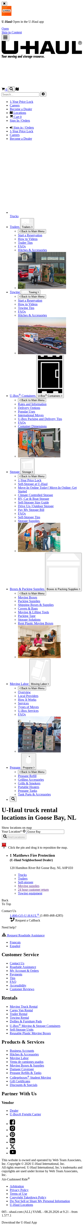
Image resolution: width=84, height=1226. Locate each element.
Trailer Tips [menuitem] (25, 242)
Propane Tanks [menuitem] (27, 790)
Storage (27, 472)
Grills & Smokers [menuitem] (29, 783)
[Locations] (17, 89)
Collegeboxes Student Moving (30, 1077)
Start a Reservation (30, 300)
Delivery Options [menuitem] (29, 408)
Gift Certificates (20, 1081)
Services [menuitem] (23, 703)
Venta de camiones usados (26, 1061)
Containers (49, 395)
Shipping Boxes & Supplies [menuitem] (36, 605)
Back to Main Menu (32, 231)
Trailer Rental (18, 1014)
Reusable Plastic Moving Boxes (30, 1033)
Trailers (26, 227)
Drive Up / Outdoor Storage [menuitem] (36, 506)
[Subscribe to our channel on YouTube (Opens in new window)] (13, 1153)
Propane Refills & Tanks (25, 1073)
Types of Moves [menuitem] (28, 707)
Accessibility (18, 985)
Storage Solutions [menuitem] (29, 619)
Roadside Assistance (23, 967)
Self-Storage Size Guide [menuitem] (33, 502)
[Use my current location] (25, 831)
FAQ (13, 981)
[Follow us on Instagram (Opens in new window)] (12, 1130)
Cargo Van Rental (21, 1010)
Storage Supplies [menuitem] (29, 521)
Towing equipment (30, 893)
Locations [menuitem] (19, 112)
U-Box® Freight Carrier (25, 1114)
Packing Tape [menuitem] (26, 616)
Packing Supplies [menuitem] (29, 601)
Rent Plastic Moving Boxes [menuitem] (35, 623)
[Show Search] (11, 89)
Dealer (14, 1110)
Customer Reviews (22, 989)
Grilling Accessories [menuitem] (31, 779)
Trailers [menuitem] (15, 227)
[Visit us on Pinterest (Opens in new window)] (12, 1136)
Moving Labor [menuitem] (19, 684)
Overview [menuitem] (24, 692)
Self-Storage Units (21, 1029)
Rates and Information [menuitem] (32, 404)
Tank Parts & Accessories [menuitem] (34, 794)
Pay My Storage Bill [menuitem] (31, 510)
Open (5, 28)
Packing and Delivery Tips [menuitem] (40, 419)
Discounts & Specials (23, 1085)
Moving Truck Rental (24, 1006)
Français (15, 942)
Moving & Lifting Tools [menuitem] (33, 612)
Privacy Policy (19, 1190)
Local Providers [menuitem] (28, 696)
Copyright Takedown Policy (28, 1197)
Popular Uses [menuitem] (26, 411)
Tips (12, 978)
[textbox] (45, 832)
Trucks (22, 875)
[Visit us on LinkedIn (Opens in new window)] (12, 1142)
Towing (15, 292)
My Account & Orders (24, 970)
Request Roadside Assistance (25, 935)
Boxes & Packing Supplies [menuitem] (27, 589)
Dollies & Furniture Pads (26, 1021)
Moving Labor (39, 684)
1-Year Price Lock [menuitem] (21, 101)
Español (15, 946)
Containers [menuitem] (23, 395)
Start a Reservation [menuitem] (30, 235)
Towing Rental (19, 1017)
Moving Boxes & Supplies (27, 1065)
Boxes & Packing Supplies (63, 589)
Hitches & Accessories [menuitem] (32, 250)
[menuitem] (50, 300)
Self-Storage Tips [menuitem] (29, 517)
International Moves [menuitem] (31, 415)
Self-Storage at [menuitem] (33, 484)
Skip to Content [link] (12, 32)
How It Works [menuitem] (27, 699)
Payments (16, 974)
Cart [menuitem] (17, 117)
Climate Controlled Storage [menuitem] (35, 495)
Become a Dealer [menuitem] (21, 109)
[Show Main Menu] (5, 37)
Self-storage (25, 882)
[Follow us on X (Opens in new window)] (12, 1148)
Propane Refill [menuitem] (27, 776)
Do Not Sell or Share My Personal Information (40, 1201)
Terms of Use (18, 1193)
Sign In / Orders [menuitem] (20, 120)
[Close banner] (4, 4)
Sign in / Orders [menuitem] (23, 127)
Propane (28, 767)
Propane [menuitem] (15, 767)
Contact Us (17, 963)
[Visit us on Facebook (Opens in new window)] (12, 1123)
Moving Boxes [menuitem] (27, 597)
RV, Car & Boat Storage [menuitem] (33, 498)
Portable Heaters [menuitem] (28, 787)
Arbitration (17, 1186)
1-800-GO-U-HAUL (24, 915)
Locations (21, 1205)
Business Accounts (22, 1050)
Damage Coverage (22, 1069)
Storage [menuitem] (15, 472)
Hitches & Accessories (24, 1054)
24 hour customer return (33, 889)
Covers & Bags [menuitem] (28, 608)
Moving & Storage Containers (35, 1026)
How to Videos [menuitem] (28, 239)
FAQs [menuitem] (22, 246)
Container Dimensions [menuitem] (32, 426)
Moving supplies (28, 886)
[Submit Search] (43, 94)
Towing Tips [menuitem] (26, 308)
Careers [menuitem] (15, 105)
